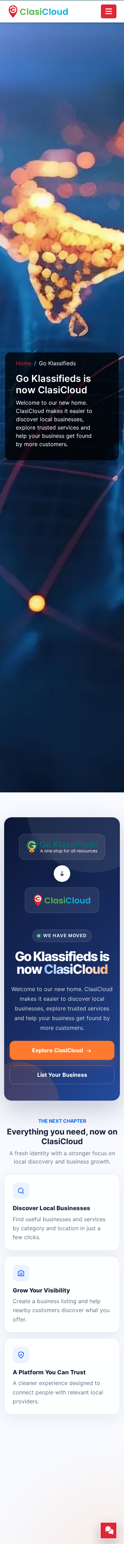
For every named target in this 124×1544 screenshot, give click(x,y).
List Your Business (62, 1074)
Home (23, 363)
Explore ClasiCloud (58, 1050)
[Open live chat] (108, 1530)
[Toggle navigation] (108, 11)
